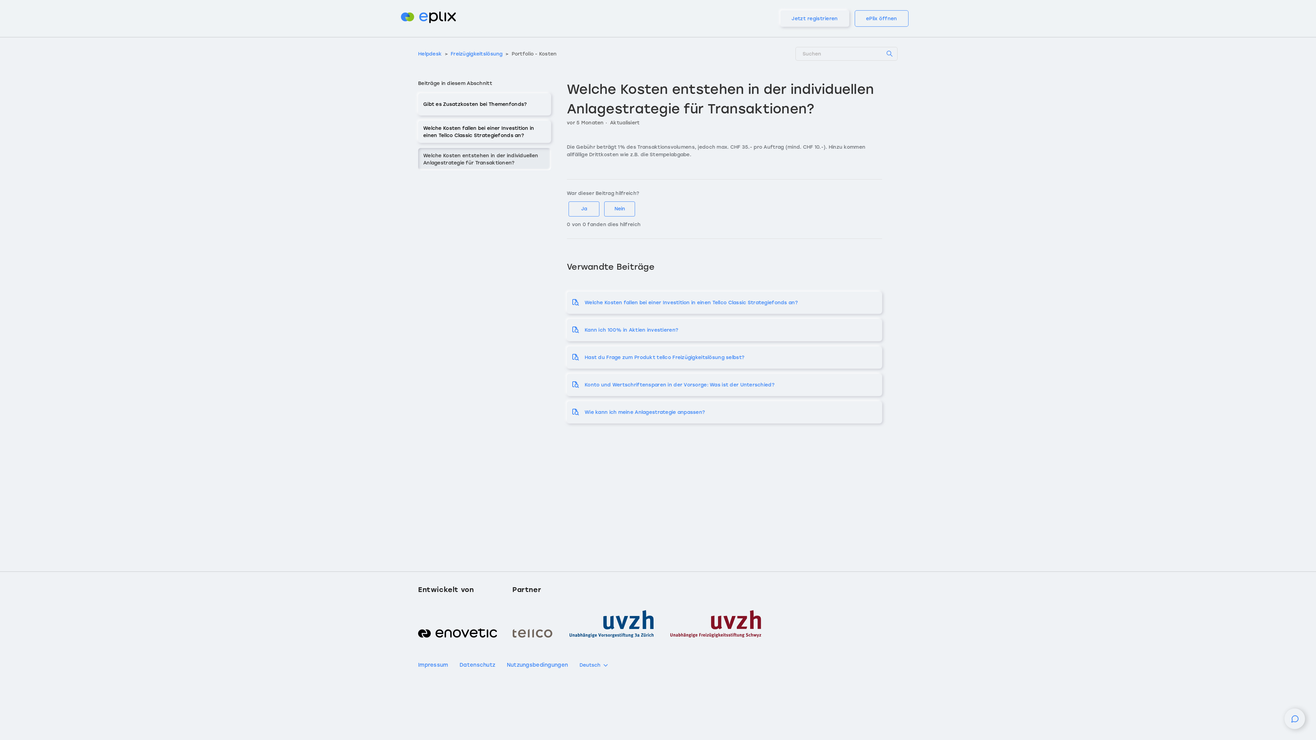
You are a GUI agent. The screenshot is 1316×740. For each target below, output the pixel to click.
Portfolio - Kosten (534, 54)
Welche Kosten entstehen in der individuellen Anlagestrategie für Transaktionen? (480, 159)
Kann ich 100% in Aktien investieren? (631, 330)
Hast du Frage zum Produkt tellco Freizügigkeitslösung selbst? (664, 357)
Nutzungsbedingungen (537, 665)
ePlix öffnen (881, 19)
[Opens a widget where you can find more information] (1295, 722)
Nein (619, 209)
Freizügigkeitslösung (477, 54)
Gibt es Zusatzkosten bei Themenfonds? (475, 104)
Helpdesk (430, 54)
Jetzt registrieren (815, 19)
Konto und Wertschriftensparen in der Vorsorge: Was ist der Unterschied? (680, 385)
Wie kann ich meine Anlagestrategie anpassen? (645, 412)
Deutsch (590, 665)
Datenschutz (477, 665)
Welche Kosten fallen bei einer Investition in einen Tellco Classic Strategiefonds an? (478, 131)
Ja (584, 209)
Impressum (433, 665)
